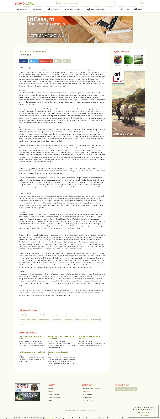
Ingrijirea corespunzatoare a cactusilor (89, 337)
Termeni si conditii (54, 398)
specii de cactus (81, 320)
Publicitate (51, 389)
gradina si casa (61, 315)
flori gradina (88, 315)
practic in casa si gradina (28, 320)
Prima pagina (22, 51)
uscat (21, 324)
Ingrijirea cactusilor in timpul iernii (32, 352)
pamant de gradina (75, 315)
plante (97, 315)
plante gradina (38, 315)
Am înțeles (144, 415)
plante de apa (56, 320)
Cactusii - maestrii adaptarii (58, 352)
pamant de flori (95, 320)
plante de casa (68, 320)
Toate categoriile (87, 401)
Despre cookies (53, 395)
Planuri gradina (87, 395)
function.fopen (50, 418)
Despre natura (32, 51)
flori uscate (49, 315)
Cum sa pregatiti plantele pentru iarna (32, 337)
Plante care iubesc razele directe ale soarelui (61, 337)
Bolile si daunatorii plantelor (91, 389)
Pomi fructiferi (86, 398)
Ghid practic (85, 392)
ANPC (50, 401)
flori (29, 315)
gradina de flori (44, 320)
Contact (50, 392)
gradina (22, 315)
